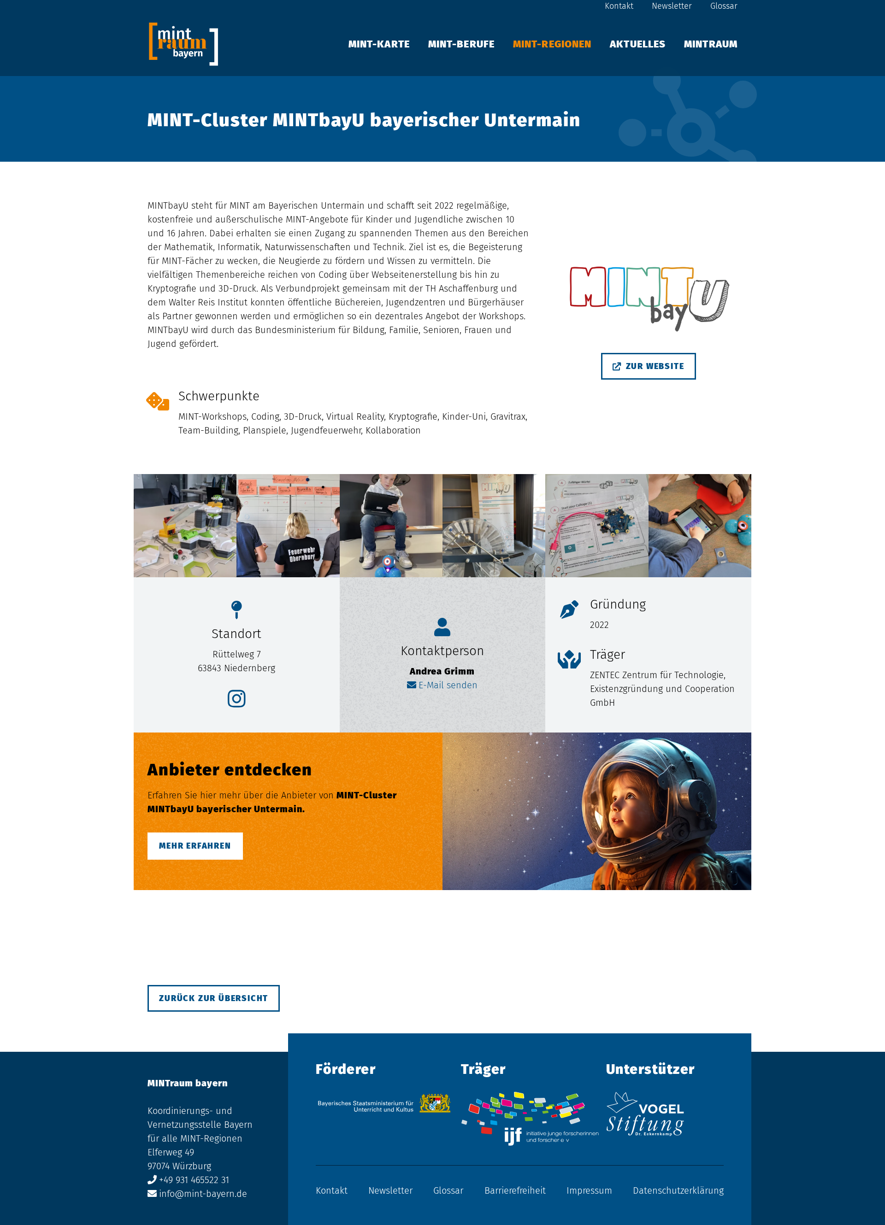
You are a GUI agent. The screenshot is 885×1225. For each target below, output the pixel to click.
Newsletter (672, 6)
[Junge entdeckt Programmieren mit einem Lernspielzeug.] (700, 525)
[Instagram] (237, 699)
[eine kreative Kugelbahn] (185, 525)
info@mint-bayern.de (203, 1193)
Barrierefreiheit (515, 1190)
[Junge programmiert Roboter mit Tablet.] (391, 525)
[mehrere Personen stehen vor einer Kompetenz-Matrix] (287, 525)
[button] (747, 44)
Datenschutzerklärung (678, 1190)
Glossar (724, 6)
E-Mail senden (448, 685)
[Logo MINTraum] (183, 44)
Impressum (589, 1190)
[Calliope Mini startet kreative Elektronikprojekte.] (596, 525)
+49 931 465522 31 (194, 1179)
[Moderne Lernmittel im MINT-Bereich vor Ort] (493, 525)
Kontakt (619, 6)
